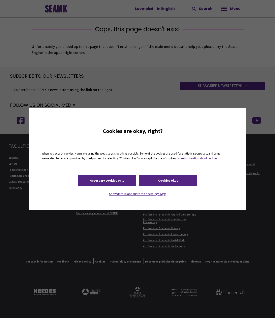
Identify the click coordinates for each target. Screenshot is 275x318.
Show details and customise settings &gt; (137, 194)
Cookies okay (168, 180)
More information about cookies (197, 158)
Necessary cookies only (107, 180)
